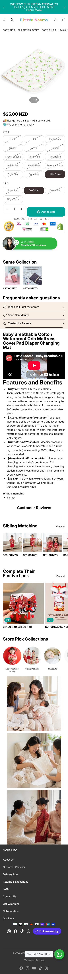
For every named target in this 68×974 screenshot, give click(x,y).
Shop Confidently (18, 315)
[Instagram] (27, 968)
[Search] (12, 20)
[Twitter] (47, 968)
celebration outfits (28, 29)
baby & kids (49, 29)
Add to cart (48, 211)
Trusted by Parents (19, 323)
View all (60, 526)
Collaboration (10, 911)
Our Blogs (9, 918)
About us (8, 859)
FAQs (6, 889)
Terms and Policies (34, 960)
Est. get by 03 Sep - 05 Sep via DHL (29, 120)
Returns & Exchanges (15, 881)
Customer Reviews (14, 867)
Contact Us (9, 896)
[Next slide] (64, 7)
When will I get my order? (23, 306)
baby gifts (9, 29)
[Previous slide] (4, 7)
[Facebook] (21, 968)
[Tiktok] (40, 968)
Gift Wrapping (11, 903)
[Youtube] (34, 968)
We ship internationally (20, 124)
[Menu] (4, 19)
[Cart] (64, 20)
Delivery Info (10, 874)
